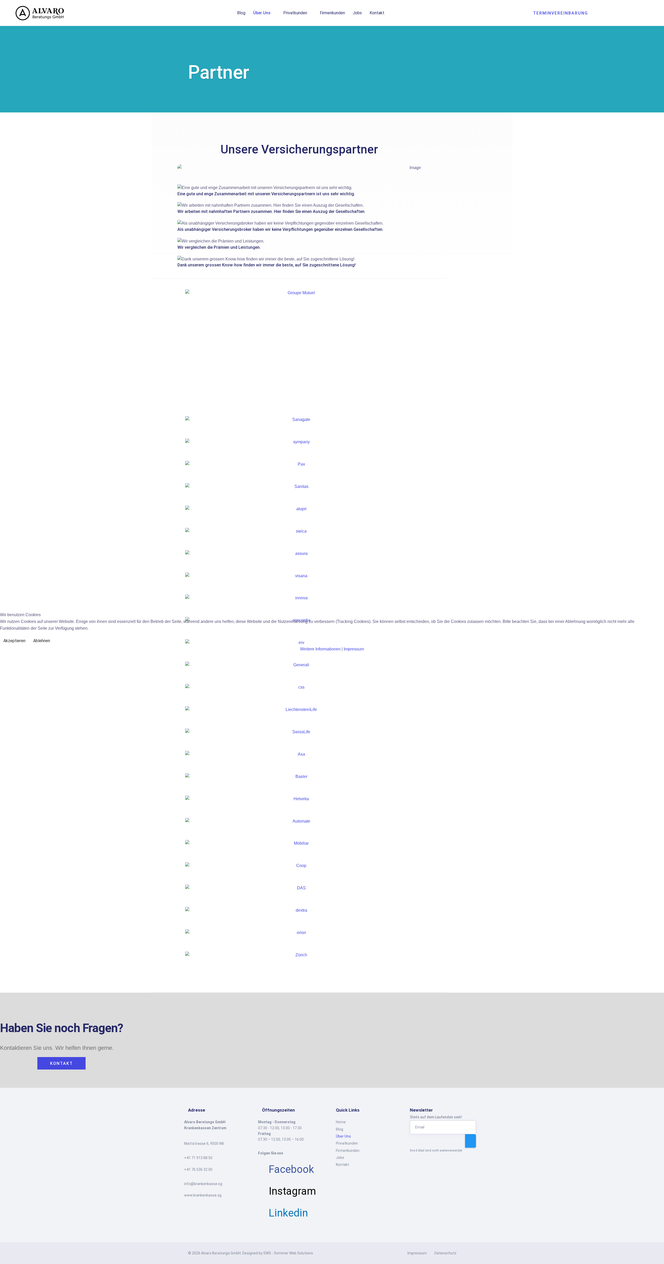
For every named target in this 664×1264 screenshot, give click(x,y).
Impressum (354, 649)
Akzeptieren (14, 640)
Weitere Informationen (320, 649)
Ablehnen (41, 640)
